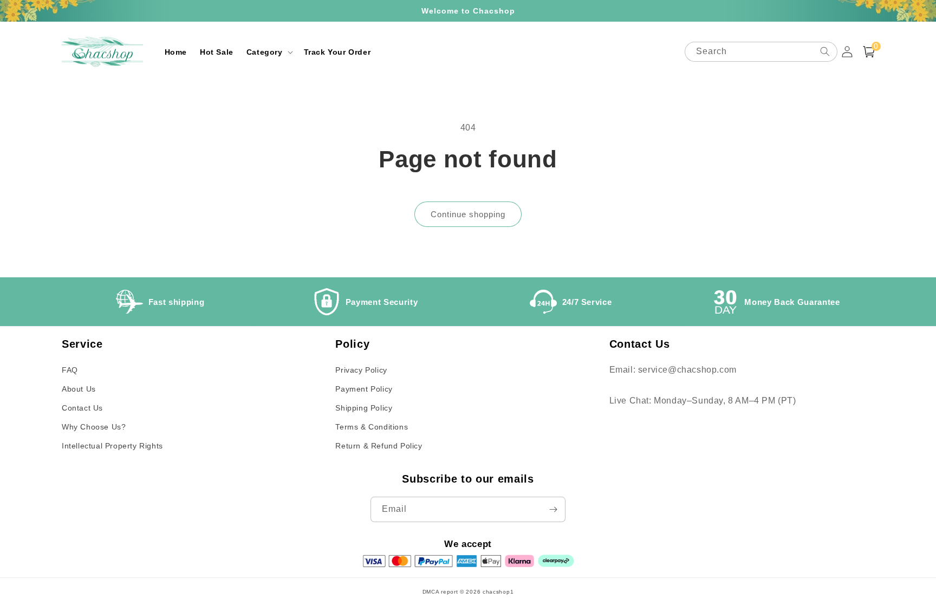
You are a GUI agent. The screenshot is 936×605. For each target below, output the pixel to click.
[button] (268, 52)
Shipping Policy (363, 408)
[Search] (825, 51)
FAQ (70, 370)
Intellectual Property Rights (112, 445)
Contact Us (82, 408)
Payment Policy (363, 389)
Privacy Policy (361, 370)
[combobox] (761, 51)
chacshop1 (498, 592)
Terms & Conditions (371, 426)
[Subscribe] (553, 509)
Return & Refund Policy (378, 445)
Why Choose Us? (94, 426)
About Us (79, 389)
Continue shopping (468, 214)
